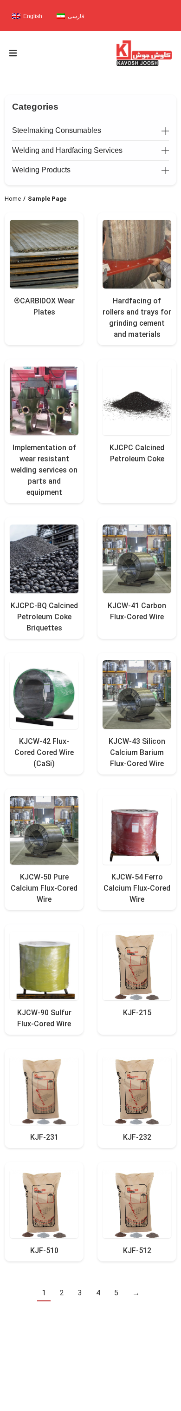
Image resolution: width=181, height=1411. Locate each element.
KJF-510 (44, 1250)
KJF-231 (44, 1137)
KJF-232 (137, 1137)
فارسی (76, 16)
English (32, 16)
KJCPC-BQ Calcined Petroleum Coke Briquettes (44, 616)
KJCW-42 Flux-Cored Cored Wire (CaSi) (44, 752)
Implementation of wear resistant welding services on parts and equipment (44, 470)
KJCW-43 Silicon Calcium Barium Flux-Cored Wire (137, 752)
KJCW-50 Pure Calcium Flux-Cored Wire (44, 888)
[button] (13, 53)
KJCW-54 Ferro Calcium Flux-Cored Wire (136, 888)
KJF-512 (137, 1250)
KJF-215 (137, 1012)
